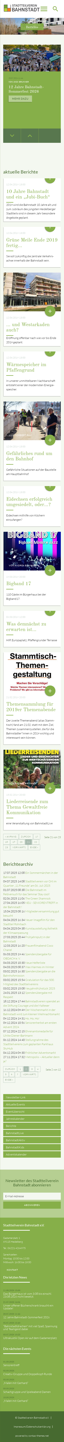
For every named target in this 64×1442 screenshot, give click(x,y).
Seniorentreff (11, 1365)
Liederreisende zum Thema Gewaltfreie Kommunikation (27, 807)
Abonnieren (32, 1205)
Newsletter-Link (16, 1097)
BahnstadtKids (15, 1147)
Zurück (26, 836)
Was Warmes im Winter (39, 967)
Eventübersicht (15, 1111)
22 (35, 842)
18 (6, 842)
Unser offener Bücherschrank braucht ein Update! (28, 1307)
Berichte (11, 1126)
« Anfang (11, 836)
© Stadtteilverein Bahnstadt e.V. (32, 1417)
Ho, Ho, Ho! (32, 1018)
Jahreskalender (15, 1119)
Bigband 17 (18, 583)
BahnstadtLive (15, 1133)
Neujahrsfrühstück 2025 (40, 988)
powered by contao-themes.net (32, 1435)
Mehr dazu (20, 98)
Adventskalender (16, 1154)
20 (21, 842)
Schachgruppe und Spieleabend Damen (27, 1391)
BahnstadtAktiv (15, 1140)
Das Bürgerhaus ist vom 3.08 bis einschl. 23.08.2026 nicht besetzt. (27, 1295)
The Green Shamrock (38, 898)
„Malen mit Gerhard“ (15, 1382)
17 (36, 836)
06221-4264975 (17, 1248)
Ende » (34, 847)
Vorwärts (19, 847)
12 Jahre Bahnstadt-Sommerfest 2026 (26, 1317)
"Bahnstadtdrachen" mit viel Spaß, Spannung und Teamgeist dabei (30, 1327)
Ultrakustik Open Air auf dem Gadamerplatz (30, 1338)
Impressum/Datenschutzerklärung (32, 1426)
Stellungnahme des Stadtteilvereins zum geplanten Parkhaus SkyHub (28, 1044)
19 (13, 842)
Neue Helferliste (35, 962)
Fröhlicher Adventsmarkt (40, 1052)
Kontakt (12, 1269)
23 (6, 847)
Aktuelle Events (15, 1104)
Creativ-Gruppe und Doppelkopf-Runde (27, 1374)
